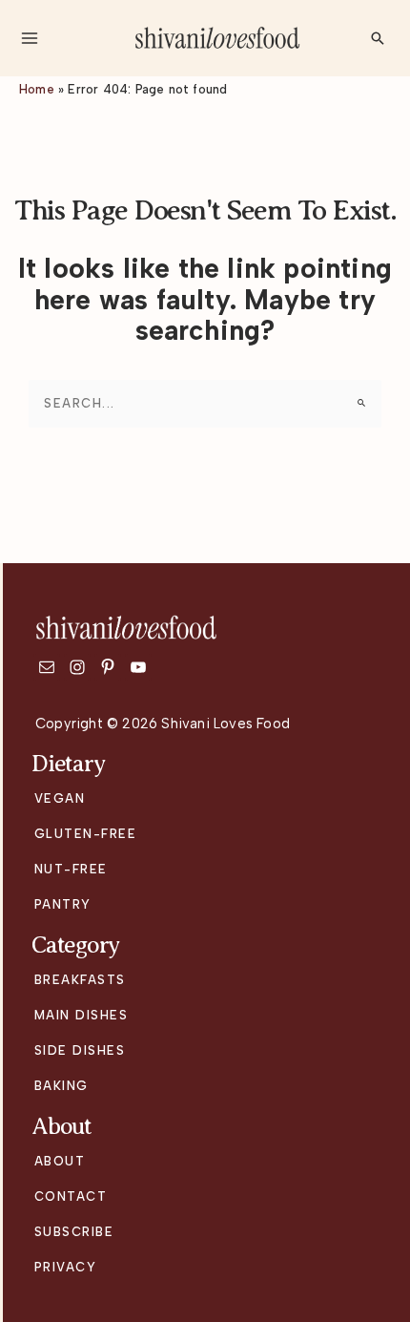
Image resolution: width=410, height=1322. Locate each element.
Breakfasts (80, 980)
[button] (377, 38)
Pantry (63, 904)
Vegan (60, 798)
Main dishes (81, 1015)
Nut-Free (71, 869)
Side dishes (80, 1050)
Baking (61, 1086)
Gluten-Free (85, 834)
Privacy (65, 1267)
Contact (71, 1196)
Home (36, 89)
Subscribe (74, 1232)
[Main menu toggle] (29, 37)
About (60, 1161)
